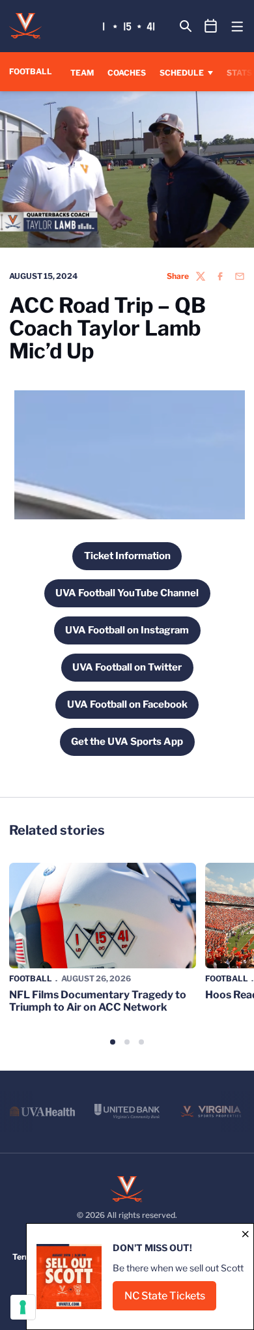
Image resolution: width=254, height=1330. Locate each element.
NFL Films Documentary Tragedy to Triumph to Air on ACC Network (97, 1001)
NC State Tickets (170, 1300)
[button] (112, 1042)
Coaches (126, 73)
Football (30, 978)
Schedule (182, 73)
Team (82, 73)
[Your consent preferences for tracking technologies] (22, 1307)
